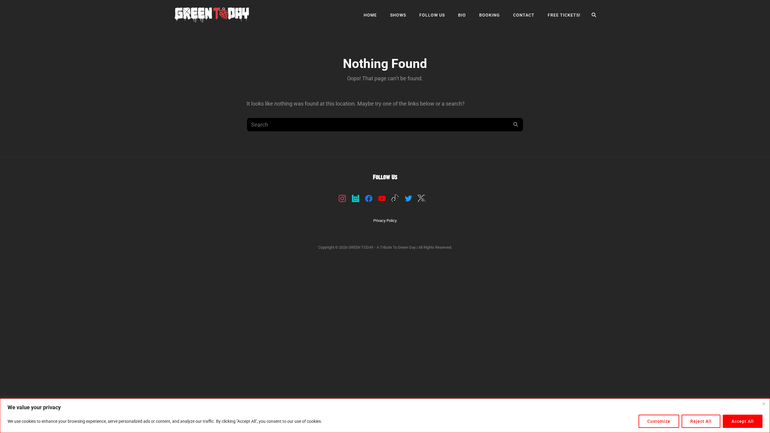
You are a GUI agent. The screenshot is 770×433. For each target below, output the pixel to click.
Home (370, 15)
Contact (523, 15)
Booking (489, 15)
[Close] (763, 403)
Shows (398, 15)
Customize (658, 421)
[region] (385, 415)
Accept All (743, 421)
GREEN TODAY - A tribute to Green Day (382, 247)
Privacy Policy (385, 220)
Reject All (701, 421)
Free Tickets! (564, 15)
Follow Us (432, 15)
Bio (462, 15)
